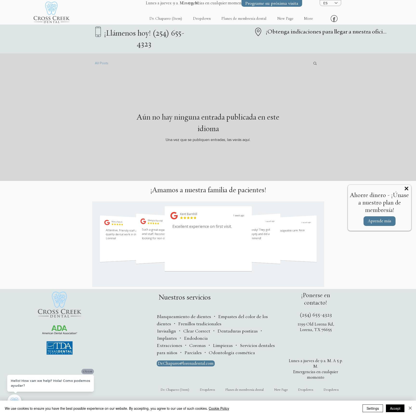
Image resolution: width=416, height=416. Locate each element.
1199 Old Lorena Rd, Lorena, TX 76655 (316, 327)
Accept (395, 408)
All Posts (101, 63)
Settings (373, 408)
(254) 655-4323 (316, 315)
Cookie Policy (219, 408)
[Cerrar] (410, 408)
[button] (162, 3)
